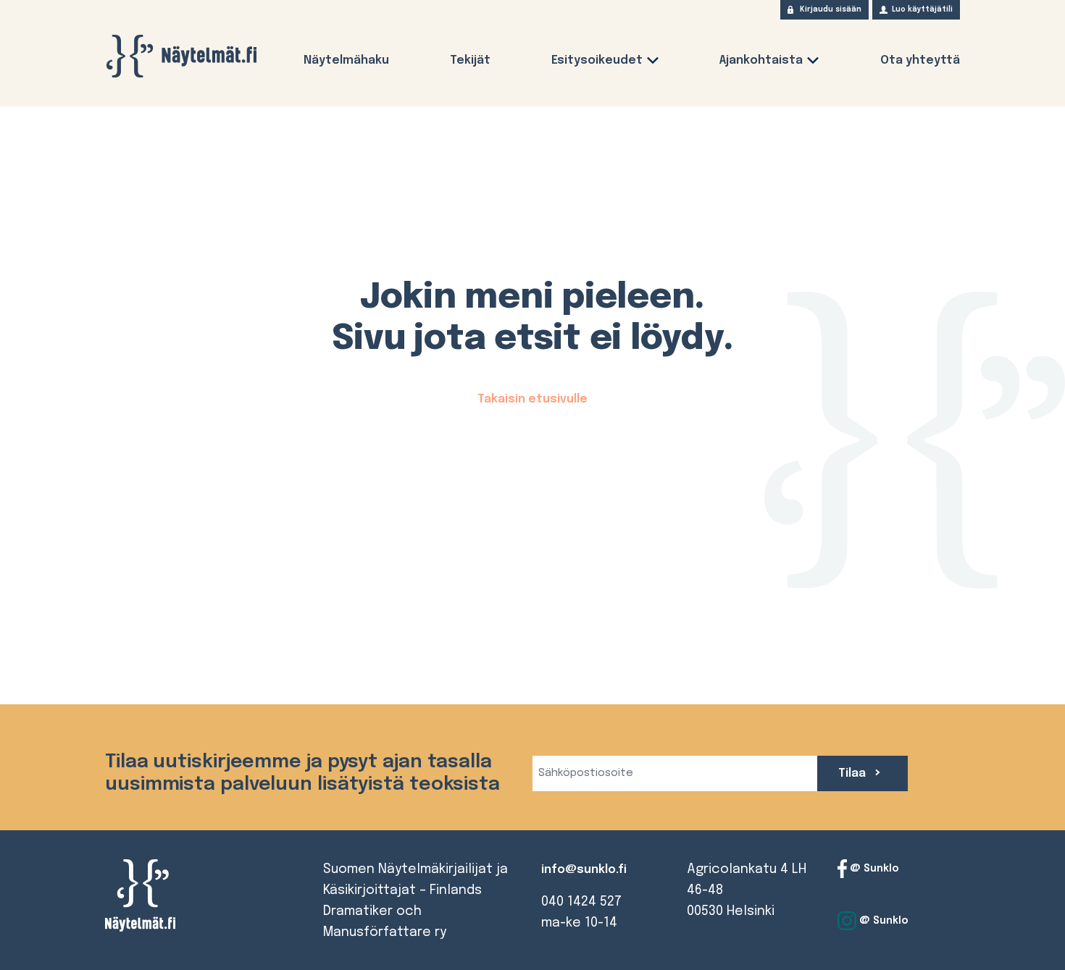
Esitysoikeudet (597, 60)
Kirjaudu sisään (830, 9)
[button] (652, 63)
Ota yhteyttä (920, 60)
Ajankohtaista (761, 60)
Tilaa (853, 773)
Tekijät (470, 60)
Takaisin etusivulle (532, 399)
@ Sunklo (873, 869)
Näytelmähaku (346, 60)
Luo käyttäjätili (922, 9)
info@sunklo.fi (584, 870)
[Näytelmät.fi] (181, 56)
